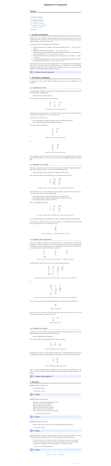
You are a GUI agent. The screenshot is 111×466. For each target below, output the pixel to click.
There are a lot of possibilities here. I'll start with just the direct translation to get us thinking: (57, 450)
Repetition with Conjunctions (39, 25)
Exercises (33, 29)
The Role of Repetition (36, 17)
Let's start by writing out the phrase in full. (57, 417)
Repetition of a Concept (37, 23)
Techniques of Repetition (37, 20)
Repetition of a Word (37, 22)
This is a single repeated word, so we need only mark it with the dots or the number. (54, 394)
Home (54, 454)
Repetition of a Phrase (37, 27)
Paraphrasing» (61, 454)
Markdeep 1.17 (77, 463)
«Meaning (48, 454)
